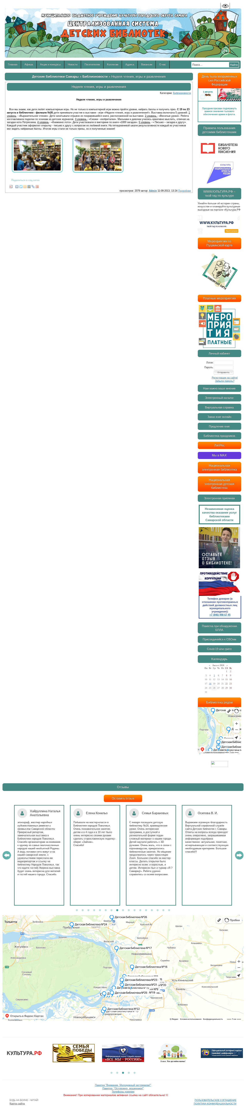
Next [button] (236, 97)
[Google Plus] (37, 185)
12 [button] (140, 910)
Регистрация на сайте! (225, 377)
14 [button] (152, 910)
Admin (153, 190)
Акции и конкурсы (50, 64)
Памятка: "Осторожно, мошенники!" (123, 1088)
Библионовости (95, 76)
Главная (12, 64)
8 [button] (117, 910)
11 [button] (134, 910)
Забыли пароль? (224, 381)
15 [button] (158, 910)
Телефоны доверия (123, 1091)
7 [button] (111, 910)
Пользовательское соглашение (215, 1100)
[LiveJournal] (33, 185)
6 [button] (106, 910)
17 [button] (169, 910)
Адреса (129, 64)
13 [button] (146, 910)
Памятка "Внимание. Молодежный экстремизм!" (123, 1085)
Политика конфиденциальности (215, 1103)
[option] (219, 97)
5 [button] (100, 910)
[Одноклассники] (25, 185)
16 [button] (163, 910)
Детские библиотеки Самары (55, 76)
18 (210, 683)
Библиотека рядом (219, 702)
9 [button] (123, 910)
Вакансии (146, 64)
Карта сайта (17, 1103)
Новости (72, 64)
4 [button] (94, 910)
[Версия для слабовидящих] (225, 6)
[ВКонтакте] (17, 185)
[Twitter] (21, 185)
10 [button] (129, 910)
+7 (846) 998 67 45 (219, 614)
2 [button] (83, 910)
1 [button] (77, 910)
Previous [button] (202, 97)
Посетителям (92, 64)
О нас (162, 64)
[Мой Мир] (29, 185)
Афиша (29, 64)
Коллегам (112, 64)
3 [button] (88, 910)
